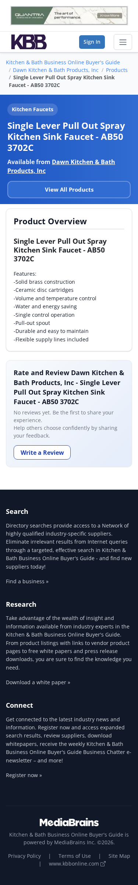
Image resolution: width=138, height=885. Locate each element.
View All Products (69, 189)
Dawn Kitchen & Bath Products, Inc (56, 69)
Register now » (24, 775)
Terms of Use (75, 855)
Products (117, 69)
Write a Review (42, 453)
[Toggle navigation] (123, 42)
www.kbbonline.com (74, 863)
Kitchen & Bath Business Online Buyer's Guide (63, 62)
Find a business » (27, 581)
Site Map (119, 855)
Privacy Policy (24, 855)
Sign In (92, 41)
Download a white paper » (38, 682)
